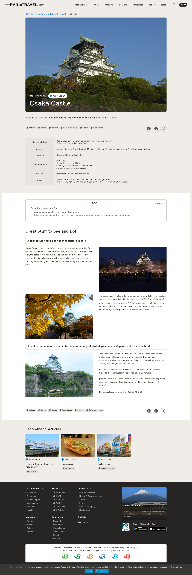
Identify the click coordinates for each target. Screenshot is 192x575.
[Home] (24, 4)
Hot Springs (84, 510)
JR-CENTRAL (59, 500)
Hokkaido (31, 493)
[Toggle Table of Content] (159, 204)
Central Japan (33, 500)
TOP (28, 14)
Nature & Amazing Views (90, 496)
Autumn (32, 128)
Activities (83, 500)
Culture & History (48, 14)
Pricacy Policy (101, 571)
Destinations (80, 4)
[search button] (174, 5)
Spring (43, 128)
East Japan (32, 496)
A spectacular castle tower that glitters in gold (56, 212)
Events (82, 503)
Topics (162, 4)
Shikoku (30, 506)
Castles (60, 14)
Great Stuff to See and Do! (44, 208)
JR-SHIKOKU (59, 506)
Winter (30, 531)
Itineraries (138, 4)
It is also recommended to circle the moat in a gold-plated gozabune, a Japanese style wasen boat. (82, 215)
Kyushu (30, 510)
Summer (30, 524)
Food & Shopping (87, 506)
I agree (89, 571)
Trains (95, 4)
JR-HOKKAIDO (59, 493)
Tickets (152, 4)
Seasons (123, 4)
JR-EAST (57, 496)
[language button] (183, 5)
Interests (109, 4)
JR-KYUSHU (58, 510)
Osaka (85, 128)
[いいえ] (188, 569)
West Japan (59, 96)
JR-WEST (57, 503)
